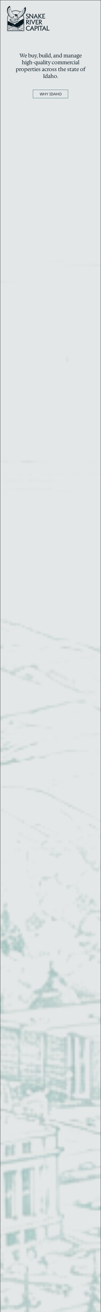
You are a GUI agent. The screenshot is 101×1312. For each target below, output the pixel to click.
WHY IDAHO (51, 94)
